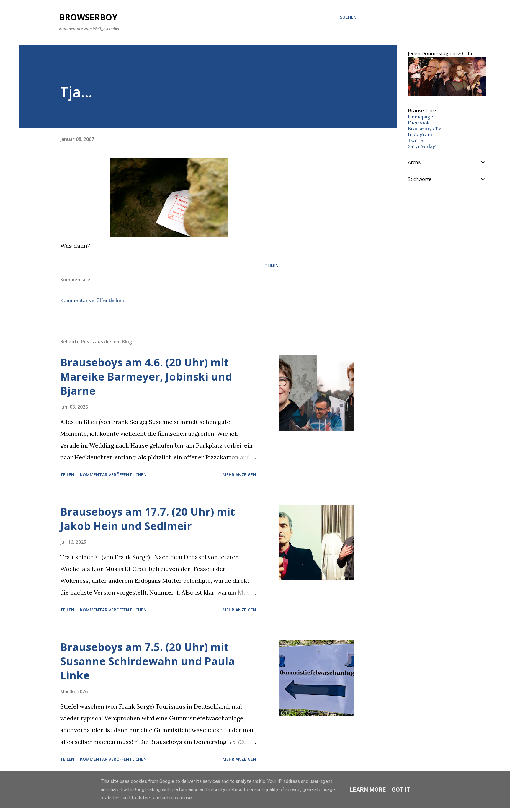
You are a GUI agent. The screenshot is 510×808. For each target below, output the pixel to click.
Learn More (368, 789)
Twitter (416, 140)
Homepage (420, 117)
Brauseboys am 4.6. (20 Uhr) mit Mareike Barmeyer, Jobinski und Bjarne (146, 376)
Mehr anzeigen (239, 474)
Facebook (418, 122)
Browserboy (88, 17)
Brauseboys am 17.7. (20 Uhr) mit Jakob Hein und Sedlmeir (147, 519)
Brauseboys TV (424, 128)
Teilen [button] (271, 265)
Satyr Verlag (422, 146)
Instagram (420, 134)
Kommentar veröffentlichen (92, 300)
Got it (401, 789)
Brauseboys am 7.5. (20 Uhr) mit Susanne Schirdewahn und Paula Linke (147, 661)
